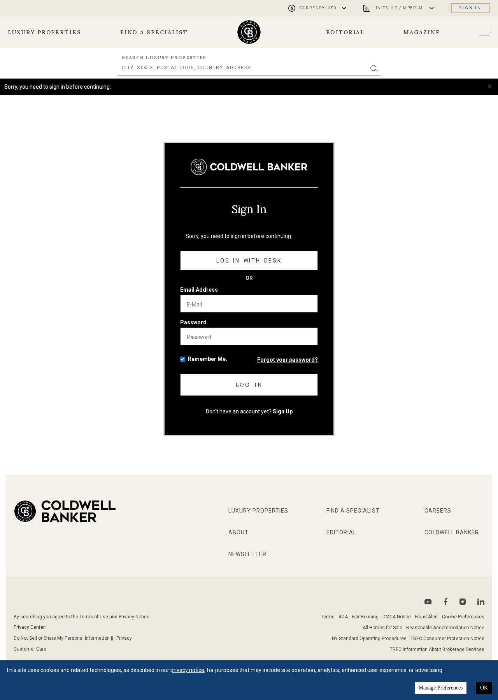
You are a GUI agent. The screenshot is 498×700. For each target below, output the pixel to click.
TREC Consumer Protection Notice (447, 638)
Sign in (470, 8)
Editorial (345, 32)
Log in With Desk (249, 260)
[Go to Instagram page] (462, 601)
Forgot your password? (287, 360)
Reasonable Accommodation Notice (445, 627)
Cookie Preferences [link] (463, 617)
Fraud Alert (426, 617)
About (238, 532)
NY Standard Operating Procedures (369, 638)
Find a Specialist (154, 32)
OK (484, 688)
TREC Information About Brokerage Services (437, 649)
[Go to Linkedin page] (480, 601)
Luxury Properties (44, 32)
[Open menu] (484, 32)
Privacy (124, 638)
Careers (437, 511)
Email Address (199, 290)
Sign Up (283, 411)
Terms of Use (93, 617)
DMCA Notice (396, 617)
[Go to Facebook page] (446, 602)
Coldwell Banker (451, 532)
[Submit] (374, 68)
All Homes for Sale (382, 627)
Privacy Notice (134, 617)
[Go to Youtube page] (428, 601)
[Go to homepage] (249, 32)
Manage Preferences (441, 688)
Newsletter (247, 554)
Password (193, 322)
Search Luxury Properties (164, 57)
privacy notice (187, 670)
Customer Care (30, 649)
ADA (343, 617)
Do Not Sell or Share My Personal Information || (63, 638)
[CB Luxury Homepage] (249, 167)
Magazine (421, 32)
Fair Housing (365, 617)
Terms (328, 617)
